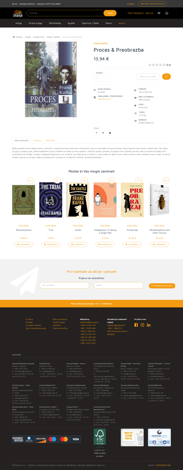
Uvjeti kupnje (59, 322)
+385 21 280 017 (48, 412)
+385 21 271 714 (129, 371)
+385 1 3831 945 (75, 412)
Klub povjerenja (60, 319)
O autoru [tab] (37, 140)
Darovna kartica (60, 328)
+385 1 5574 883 (75, 390)
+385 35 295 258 (88, 337)
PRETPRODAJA (135, 13)
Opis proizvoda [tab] (21, 140)
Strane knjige (35, 23)
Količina (99, 73)
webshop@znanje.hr (89, 322)
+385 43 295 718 (87, 325)
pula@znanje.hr (48, 371)
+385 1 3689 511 (114, 328)
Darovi (109, 23)
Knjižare (130, 4)
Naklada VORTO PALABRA (49, 4)
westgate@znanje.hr (104, 393)
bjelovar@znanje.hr (158, 395)
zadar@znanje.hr (21, 398)
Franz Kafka (23, 226)
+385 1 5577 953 (87, 343)
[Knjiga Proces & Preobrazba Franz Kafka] (96, 132)
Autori (122, 23)
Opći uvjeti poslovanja (36, 328)
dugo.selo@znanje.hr (23, 420)
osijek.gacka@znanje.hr (133, 395)
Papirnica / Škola (90, 23)
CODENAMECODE (163, 465)
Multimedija (55, 23)
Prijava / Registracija (152, 4)
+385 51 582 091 (87, 331)
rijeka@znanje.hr (76, 371)
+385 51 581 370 (47, 390)
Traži (110, 13)
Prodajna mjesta (33, 325)
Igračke (71, 23)
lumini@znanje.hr (158, 376)
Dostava (56, 325)
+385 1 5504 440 (88, 328)
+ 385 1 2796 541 (102, 417)
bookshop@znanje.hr (23, 371)
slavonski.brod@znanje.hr (104, 376)
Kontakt (29, 322)
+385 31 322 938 (129, 393)
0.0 (168, 64)
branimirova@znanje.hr (105, 420)
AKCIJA (149, 13)
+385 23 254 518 (87, 334)
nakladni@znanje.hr (116, 325)
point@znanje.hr (75, 415)
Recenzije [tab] (50, 140)
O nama (29, 319)
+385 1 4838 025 (21, 417)
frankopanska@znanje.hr (79, 393)
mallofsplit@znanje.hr (50, 415)
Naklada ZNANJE (27, 4)
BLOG (14, 4)
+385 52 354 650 (88, 340)
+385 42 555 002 (156, 374)
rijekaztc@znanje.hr (50, 393)
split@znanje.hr (130, 374)
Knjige (19, 23)
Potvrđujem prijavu (162, 286)
